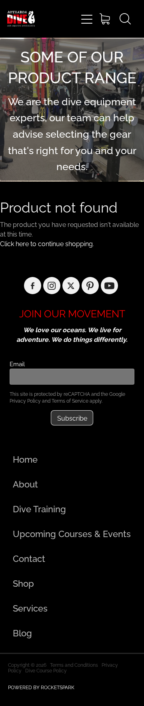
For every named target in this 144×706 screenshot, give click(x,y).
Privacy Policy (25, 400)
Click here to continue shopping (46, 243)
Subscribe (72, 417)
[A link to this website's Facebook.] (32, 285)
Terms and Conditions (74, 664)
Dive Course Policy (46, 670)
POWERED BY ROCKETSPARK (41, 687)
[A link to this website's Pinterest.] (90, 285)
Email (17, 364)
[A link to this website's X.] (71, 285)
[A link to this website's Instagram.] (51, 285)
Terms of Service (70, 400)
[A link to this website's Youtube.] (109, 285)
